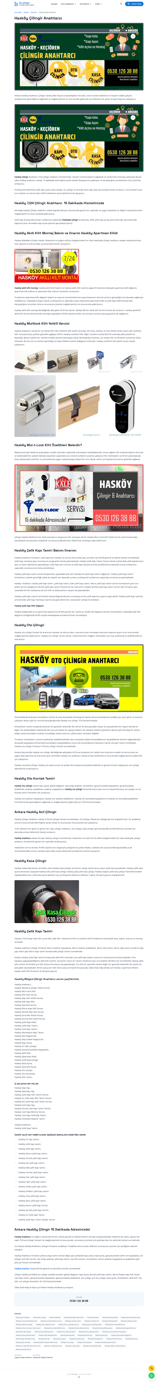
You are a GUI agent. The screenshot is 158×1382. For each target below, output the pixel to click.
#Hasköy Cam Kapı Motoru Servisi (51, 1321)
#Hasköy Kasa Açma (59, 1339)
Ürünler (97, 4)
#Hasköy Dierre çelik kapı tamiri (92, 1324)
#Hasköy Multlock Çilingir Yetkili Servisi (45, 1342)
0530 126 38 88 (79, 1301)
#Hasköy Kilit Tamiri (132, 1339)
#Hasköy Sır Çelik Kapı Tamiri (53, 1346)
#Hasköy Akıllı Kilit (54, 1317)
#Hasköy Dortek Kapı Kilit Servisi (126, 1328)
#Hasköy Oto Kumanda (84, 1342)
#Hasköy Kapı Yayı (44, 1339)
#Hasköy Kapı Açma (102, 1335)
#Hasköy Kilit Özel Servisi (114, 1339)
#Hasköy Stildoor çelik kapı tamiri (115, 1346)
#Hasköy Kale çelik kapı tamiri (48, 1335)
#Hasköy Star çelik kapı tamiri (92, 1346)
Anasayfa (54, 4)
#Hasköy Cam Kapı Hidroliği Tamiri (26, 1321)
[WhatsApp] (152, 1376)
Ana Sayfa (18, 12)
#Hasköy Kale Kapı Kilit (67, 1335)
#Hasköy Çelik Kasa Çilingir (24, 1324)
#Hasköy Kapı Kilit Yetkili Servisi (25, 1339)
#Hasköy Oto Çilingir (67, 1342)
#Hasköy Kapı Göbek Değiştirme (121, 1335)
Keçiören (34, 12)
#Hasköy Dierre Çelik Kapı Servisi (68, 1324)
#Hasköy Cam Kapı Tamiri (73, 1321)
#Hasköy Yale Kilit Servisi (23, 1349)
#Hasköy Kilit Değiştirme (95, 1339)
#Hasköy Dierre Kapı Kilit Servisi (115, 1324)
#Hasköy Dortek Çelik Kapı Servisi (79, 1328)
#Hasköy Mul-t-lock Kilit (23, 1342)
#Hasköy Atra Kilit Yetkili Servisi (130, 1317)
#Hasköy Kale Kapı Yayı (85, 1335)
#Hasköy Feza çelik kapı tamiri (66, 1332)
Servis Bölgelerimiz (67, 4)
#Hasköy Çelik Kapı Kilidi (109, 1321)
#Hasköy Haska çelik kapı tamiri (25, 1335)
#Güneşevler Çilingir (39, 1317)
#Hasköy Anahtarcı (93, 1317)
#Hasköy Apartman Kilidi (110, 1317)
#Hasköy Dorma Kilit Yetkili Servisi (54, 1328)
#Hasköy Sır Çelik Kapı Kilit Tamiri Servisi (28, 1346)
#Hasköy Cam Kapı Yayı (92, 1321)
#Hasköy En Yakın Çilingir (23, 1332)
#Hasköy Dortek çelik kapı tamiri (102, 1328)
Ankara (26, 12)
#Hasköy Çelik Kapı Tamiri (129, 1321)
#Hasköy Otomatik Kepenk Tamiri (105, 1342)
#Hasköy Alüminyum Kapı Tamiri (74, 1317)
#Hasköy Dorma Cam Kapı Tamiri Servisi (28, 1328)
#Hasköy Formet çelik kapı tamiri (89, 1332)
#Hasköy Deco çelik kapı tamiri (45, 1324)
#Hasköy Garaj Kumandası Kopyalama (114, 1332)
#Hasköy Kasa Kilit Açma (76, 1339)
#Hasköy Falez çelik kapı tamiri (44, 1332)
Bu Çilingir (24, 3)
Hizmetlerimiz (84, 4)
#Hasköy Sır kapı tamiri (73, 1346)
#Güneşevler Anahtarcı (23, 1317)
